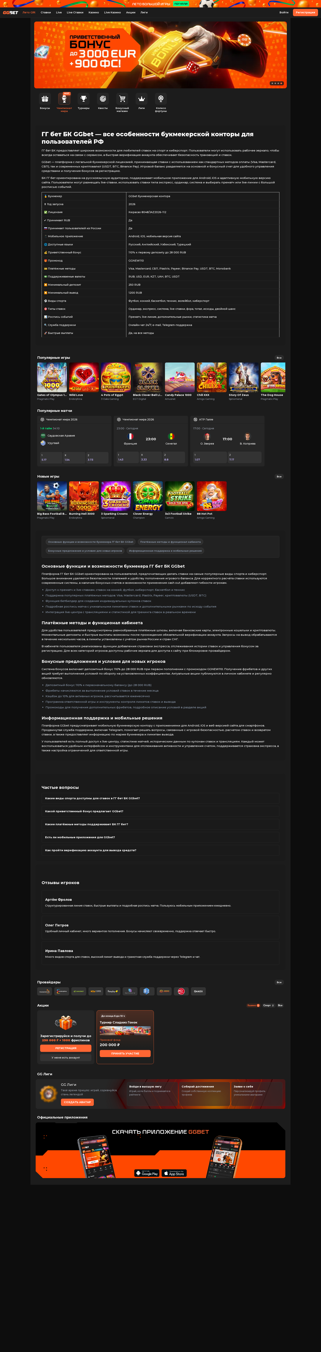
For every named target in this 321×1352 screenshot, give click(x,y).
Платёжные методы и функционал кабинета (170, 541)
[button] (272, 83)
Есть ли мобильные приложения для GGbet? (80, 837)
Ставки (46, 12)
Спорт (268, 1005)
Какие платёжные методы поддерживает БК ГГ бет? (86, 824)
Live (59, 12)
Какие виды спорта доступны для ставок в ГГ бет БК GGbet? (92, 798)
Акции (130, 12)
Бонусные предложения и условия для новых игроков (85, 550)
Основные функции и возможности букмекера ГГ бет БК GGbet (90, 541)
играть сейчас (52, 373)
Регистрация (305, 12)
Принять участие (125, 1053)
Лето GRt (29, 12)
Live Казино (112, 12)
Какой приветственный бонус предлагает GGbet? (84, 811)
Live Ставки (75, 12)
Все (279, 357)
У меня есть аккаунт (66, 1057)
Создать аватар (77, 1102)
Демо (52, 381)
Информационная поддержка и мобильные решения (165, 550)
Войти (284, 12)
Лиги (144, 12)
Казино (94, 12)
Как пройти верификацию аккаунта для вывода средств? (90, 850)
